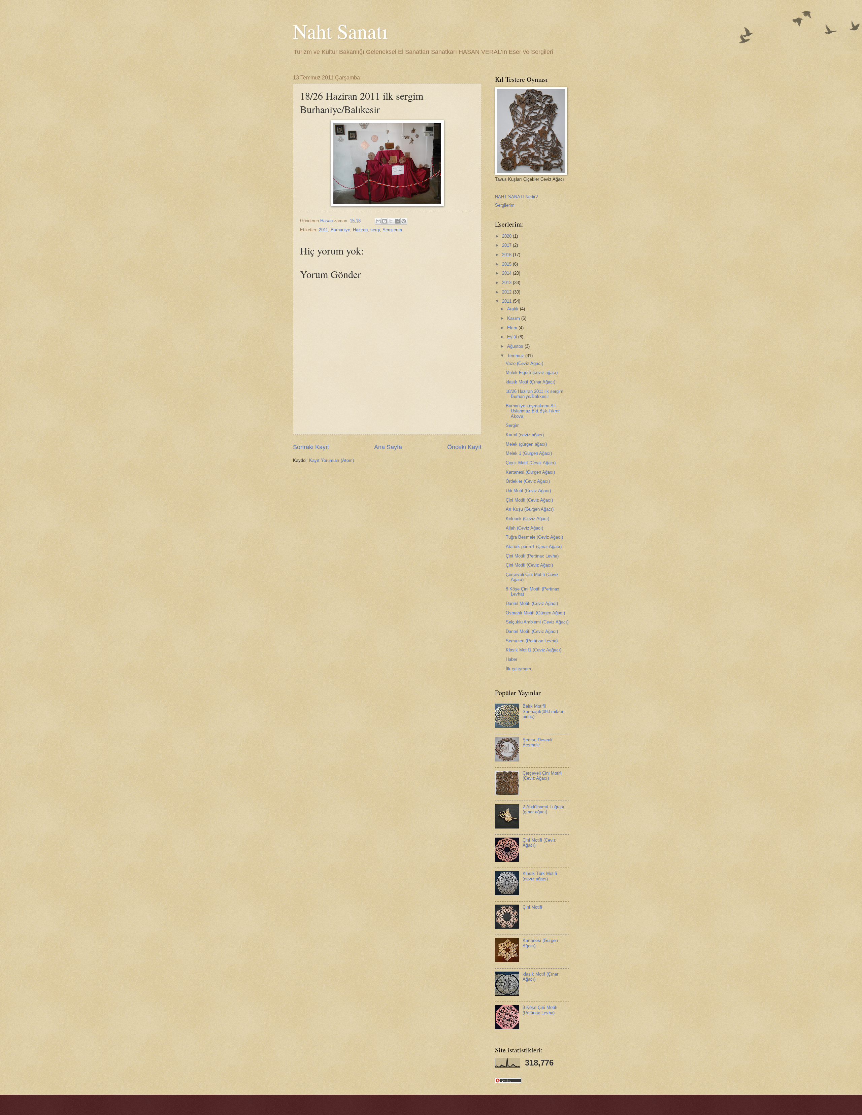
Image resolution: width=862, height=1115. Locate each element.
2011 (323, 229)
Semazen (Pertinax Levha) (532, 640)
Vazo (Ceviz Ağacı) (524, 363)
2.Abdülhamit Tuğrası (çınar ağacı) (543, 809)
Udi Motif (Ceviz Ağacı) (528, 490)
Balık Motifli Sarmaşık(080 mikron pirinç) (543, 711)
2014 (507, 273)
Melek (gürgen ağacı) (526, 444)
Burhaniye (340, 229)
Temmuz (516, 355)
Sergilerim (392, 229)
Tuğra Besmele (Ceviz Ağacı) (534, 537)
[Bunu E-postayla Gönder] (378, 221)
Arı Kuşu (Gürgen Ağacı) (530, 509)
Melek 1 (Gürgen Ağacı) (529, 453)
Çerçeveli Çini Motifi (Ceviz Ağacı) (542, 776)
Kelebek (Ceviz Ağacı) (527, 518)
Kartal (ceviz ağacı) (525, 434)
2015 (507, 264)
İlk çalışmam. (519, 668)
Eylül (512, 336)
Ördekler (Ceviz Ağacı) (528, 481)
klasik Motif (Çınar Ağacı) (530, 381)
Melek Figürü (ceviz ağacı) (532, 372)
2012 (507, 292)
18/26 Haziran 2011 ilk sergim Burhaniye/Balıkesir (534, 394)
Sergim (513, 425)
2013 (507, 282)
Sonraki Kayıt (311, 447)
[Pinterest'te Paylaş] (403, 221)
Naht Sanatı (340, 31)
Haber (511, 659)
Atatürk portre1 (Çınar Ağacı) (534, 546)
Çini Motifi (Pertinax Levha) (532, 556)
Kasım (514, 318)
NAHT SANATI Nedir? (516, 196)
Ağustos (516, 346)
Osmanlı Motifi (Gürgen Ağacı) (535, 612)
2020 (507, 236)
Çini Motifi (532, 907)
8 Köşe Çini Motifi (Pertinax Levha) (540, 1010)
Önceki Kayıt (464, 447)
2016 (507, 254)
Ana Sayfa (388, 447)
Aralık (513, 308)
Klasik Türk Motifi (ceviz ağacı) (540, 876)
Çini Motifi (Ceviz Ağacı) (529, 500)
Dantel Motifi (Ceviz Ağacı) (532, 603)
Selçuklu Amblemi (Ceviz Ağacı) (537, 621)
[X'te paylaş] (391, 221)
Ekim (513, 327)
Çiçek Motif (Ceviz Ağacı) (531, 462)
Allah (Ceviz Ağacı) (524, 528)
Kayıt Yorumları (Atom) (331, 460)
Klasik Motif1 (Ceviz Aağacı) (533, 649)
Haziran (360, 229)
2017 (507, 245)
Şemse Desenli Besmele (537, 742)
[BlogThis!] (384, 221)
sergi (375, 229)
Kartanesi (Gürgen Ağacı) (530, 472)
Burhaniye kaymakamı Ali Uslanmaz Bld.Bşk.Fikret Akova (533, 411)
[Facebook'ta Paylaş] (397, 221)
